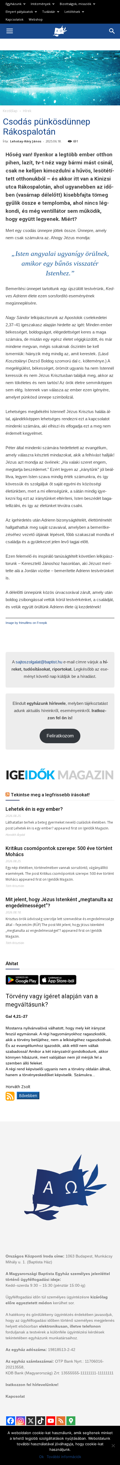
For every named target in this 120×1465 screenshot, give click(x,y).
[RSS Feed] (60, 1420)
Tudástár (48, 11)
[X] (30, 1420)
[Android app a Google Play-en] (23, 983)
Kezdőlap (10, 110)
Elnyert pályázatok (19, 11)
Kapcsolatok (14, 19)
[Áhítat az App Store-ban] (58, 983)
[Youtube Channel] (50, 1420)
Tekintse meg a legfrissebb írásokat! (50, 794)
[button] (112, 31)
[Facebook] (10, 1420)
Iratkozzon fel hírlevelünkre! (32, 1384)
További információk (64, 1456)
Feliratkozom (60, 735)
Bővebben (28, 1095)
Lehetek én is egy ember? (34, 809)
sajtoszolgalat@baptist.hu (39, 661)
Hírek (27, 110)
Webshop (36, 19)
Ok (41, 1456)
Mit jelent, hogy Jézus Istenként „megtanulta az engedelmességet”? (59, 902)
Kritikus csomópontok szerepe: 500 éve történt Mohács (59, 851)
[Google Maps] (70, 1420)
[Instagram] (20, 1420)
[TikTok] (40, 1420)
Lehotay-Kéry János (25, 141)
